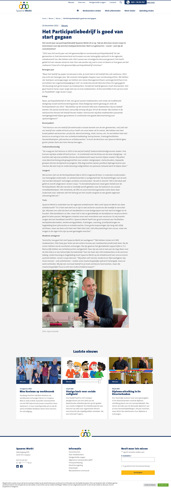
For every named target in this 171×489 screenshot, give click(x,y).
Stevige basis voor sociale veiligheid (81, 393)
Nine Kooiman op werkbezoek (37, 391)
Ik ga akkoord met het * (137, 466)
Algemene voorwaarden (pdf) (80, 460)
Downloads (73, 468)
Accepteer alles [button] (163, 485)
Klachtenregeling (76, 465)
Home (44, 18)
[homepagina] (78, 11)
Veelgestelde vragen (97, 2)
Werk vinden (129, 11)
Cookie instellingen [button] (150, 485)
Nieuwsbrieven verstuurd (79, 471)
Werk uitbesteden (113, 11)
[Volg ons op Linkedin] (17, 466)
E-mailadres (126, 456)
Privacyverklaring (76, 463)
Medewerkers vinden (92, 11)
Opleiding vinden (146, 11)
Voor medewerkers (76, 455)
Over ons (81, 2)
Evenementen (74, 452)
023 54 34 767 (21, 460)
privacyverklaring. (144, 466)
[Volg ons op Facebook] (21, 466)
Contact (113, 2)
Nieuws (71, 2)
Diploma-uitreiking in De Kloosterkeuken (126, 393)
